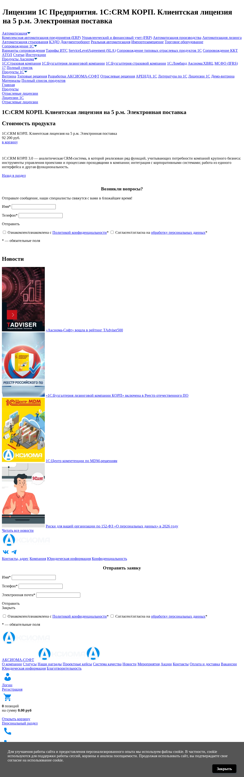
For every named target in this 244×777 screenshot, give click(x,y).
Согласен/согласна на (161, 232)
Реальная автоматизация (110, 42)
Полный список (20, 68)
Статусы (30, 664)
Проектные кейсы (77, 664)
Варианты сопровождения (23, 50)
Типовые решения (32, 76)
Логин (7, 685)
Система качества (107, 664)
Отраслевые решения (117, 76)
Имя (6, 206)
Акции (166, 664)
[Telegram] (14, 554)
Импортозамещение (147, 42)
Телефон (10, 215)
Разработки (73, 76)
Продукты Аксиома (18, 59)
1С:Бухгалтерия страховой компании (136, 63)
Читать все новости (18, 530)
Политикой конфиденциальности (79, 232)
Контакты (181, 664)
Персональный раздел (20, 723)
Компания (38, 559)
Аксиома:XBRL (201, 63)
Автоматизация (14, 33)
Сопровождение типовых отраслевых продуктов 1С (159, 50)
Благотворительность (64, 668)
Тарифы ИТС (57, 50)
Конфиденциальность (109, 559)
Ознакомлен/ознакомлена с (58, 232)
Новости (129, 664)
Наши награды (50, 664)
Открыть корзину (16, 719)
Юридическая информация (69, 559)
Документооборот (75, 42)
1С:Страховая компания (21, 63)
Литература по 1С (172, 76)
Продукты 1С (13, 72)
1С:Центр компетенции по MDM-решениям (81, 461)
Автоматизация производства (177, 38)
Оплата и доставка (205, 664)
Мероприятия (148, 664)
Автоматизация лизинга (222, 38)
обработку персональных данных (178, 232)
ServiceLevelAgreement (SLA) (92, 50)
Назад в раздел (14, 175)
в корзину (10, 142)
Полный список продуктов (43, 80)
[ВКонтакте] (6, 554)
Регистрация (12, 689)
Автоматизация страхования (25, 42)
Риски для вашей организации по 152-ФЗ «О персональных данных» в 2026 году (112, 526)
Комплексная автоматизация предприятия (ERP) (41, 38)
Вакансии (229, 664)
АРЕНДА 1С (146, 76)
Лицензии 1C (199, 76)
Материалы (11, 80)
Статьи (19, 55)
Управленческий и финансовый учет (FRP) (117, 38)
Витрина (9, 76)
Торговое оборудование (184, 42)
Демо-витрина (222, 76)
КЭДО (54, 42)
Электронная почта (18, 595)
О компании (12, 664)
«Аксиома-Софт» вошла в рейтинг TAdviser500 (84, 330)
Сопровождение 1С (18, 46)
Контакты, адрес (15, 559)
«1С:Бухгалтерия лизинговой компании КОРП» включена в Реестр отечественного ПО (117, 395)
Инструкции (35, 55)
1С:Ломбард (177, 63)
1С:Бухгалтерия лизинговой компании (73, 63)
